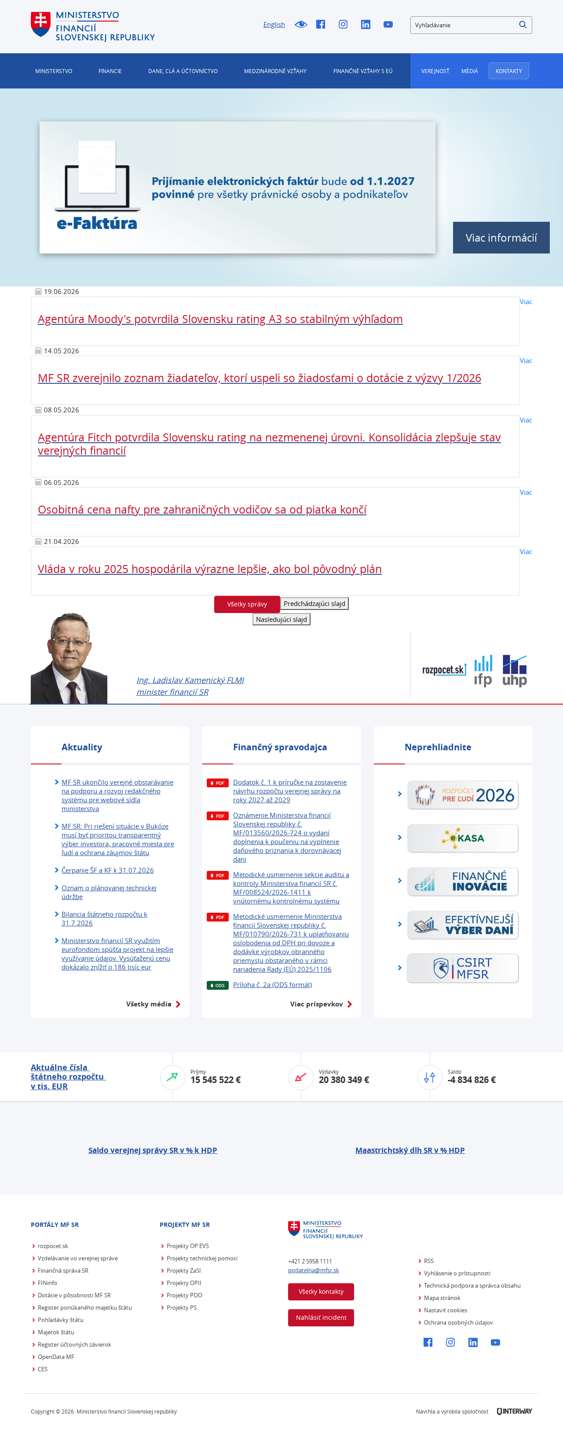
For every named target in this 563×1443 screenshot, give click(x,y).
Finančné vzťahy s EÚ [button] (363, 70)
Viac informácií (501, 238)
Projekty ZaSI (184, 1270)
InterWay (514, 1411)
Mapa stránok (442, 1298)
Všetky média (149, 1004)
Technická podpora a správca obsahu (472, 1285)
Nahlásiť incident (321, 1317)
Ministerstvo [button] (53, 70)
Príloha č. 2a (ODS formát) (272, 984)
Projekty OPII (184, 1283)
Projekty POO (184, 1295)
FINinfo (47, 1283)
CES (43, 1369)
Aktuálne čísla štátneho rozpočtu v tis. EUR (68, 1077)
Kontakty (509, 70)
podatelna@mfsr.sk (313, 1270)
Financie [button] (110, 70)
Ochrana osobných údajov (458, 1322)
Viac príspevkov (316, 1004)
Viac (526, 301)
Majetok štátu (56, 1332)
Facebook (323, 25)
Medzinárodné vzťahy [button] (275, 70)
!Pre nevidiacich (300, 25)
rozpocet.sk (53, 1246)
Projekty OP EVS (188, 1246)
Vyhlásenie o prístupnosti (457, 1273)
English (274, 24)
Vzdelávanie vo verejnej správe (78, 1258)
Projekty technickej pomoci (202, 1258)
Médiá (469, 70)
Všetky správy (247, 604)
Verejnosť (435, 70)
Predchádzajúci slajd (314, 603)
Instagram (345, 25)
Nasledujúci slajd (281, 619)
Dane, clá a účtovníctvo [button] (183, 70)
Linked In (368, 25)
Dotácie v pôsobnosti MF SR (74, 1295)
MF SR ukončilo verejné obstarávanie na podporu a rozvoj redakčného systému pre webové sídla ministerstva (117, 795)
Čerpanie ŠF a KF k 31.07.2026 (108, 870)
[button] (523, 25)
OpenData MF (56, 1357)
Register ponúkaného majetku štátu (85, 1307)
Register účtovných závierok (74, 1344)
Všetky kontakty (321, 1291)
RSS (429, 1261)
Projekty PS (182, 1307)
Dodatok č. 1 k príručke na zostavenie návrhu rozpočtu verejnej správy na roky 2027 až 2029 (290, 791)
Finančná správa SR (63, 1270)
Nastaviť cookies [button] (445, 1310)
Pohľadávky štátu (61, 1320)
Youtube (390, 25)
